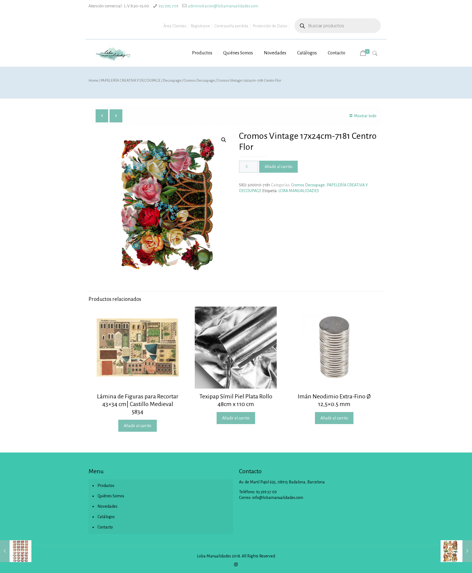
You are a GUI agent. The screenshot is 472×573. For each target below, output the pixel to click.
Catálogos (106, 517)
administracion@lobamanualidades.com (223, 6)
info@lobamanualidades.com (277, 497)
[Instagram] (236, 565)
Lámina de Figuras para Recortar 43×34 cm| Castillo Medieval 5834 (137, 404)
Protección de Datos (270, 26)
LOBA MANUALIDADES (298, 191)
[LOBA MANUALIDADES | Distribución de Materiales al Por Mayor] (112, 53)
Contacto (105, 527)
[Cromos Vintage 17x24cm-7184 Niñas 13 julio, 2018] (456, 551)
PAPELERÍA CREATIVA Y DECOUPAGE (131, 80)
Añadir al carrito (278, 166)
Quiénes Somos (111, 496)
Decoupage (172, 80)
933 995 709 (168, 6)
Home (93, 80)
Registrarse (200, 26)
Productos (106, 485)
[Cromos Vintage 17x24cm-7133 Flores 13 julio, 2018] (15, 551)
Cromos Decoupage (199, 80)
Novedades (107, 506)
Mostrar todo (365, 116)
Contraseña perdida (231, 26)
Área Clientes (174, 26)
